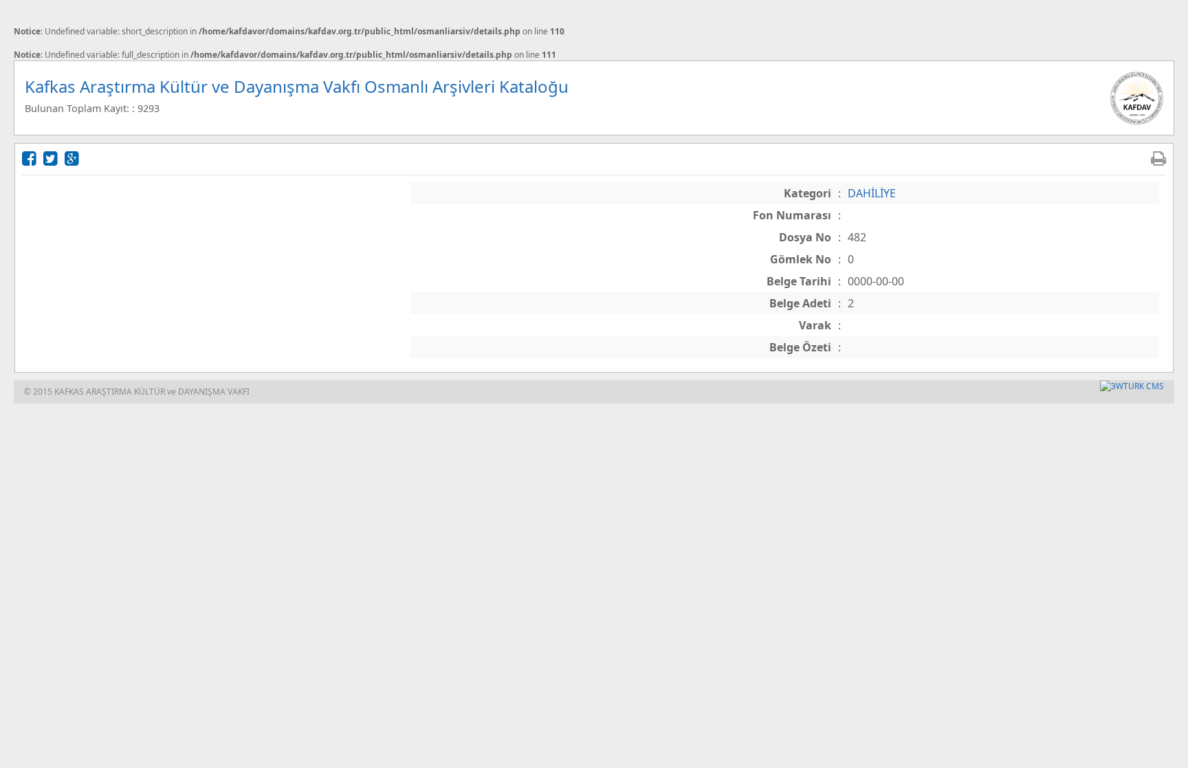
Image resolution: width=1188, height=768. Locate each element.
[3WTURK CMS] (1132, 386)
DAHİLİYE (872, 193)
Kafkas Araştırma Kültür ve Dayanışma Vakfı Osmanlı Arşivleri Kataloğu (297, 86)
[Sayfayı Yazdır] (1158, 157)
